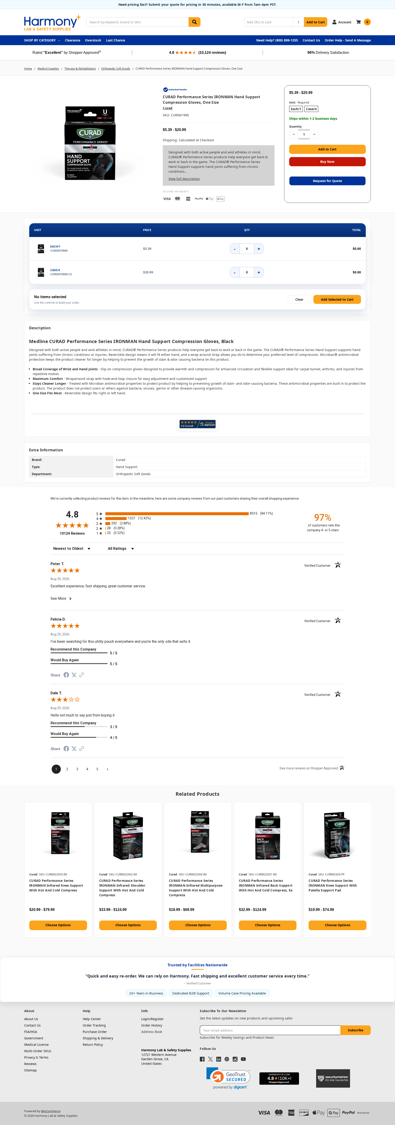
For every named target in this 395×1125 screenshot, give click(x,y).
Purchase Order (95, 1032)
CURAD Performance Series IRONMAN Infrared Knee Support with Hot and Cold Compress (56, 885)
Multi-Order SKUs (37, 1051)
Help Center (92, 1019)
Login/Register (152, 1019)
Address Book (151, 1032)
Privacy (29, 1057)
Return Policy (93, 1044)
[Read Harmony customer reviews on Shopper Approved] (197, 424)
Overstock (93, 40)
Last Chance (115, 40)
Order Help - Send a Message (348, 40)
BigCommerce (50, 1111)
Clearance (72, 40)
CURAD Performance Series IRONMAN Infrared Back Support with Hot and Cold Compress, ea (266, 885)
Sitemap (30, 1070)
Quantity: (295, 126)
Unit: (299, 102)
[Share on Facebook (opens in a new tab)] (66, 676)
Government (33, 1038)
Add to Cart (316, 22)
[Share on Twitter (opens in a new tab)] (74, 675)
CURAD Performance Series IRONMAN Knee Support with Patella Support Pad (333, 885)
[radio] (197, 513)
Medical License (36, 1044)
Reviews (30, 1064)
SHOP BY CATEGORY (40, 40)
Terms (43, 1057)
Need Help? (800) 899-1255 (277, 40)
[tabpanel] (58, 869)
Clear (299, 299)
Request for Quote (327, 181)
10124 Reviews (77, 533)
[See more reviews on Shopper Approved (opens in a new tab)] (81, 676)
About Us (31, 1019)
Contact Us (311, 40)
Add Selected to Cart (337, 299)
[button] (228, 1078)
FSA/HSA (30, 1032)
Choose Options (58, 925)
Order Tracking (94, 1025)
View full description (184, 179)
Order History (151, 1025)
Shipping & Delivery (98, 1038)
